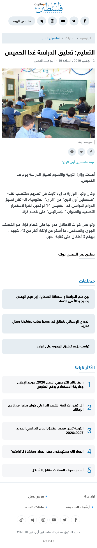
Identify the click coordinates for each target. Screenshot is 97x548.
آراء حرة (89, 496)
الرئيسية (85, 38)
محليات (70, 38)
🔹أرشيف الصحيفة (80, 507)
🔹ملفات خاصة (36, 507)
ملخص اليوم (22, 20)
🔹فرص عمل (38, 496)
